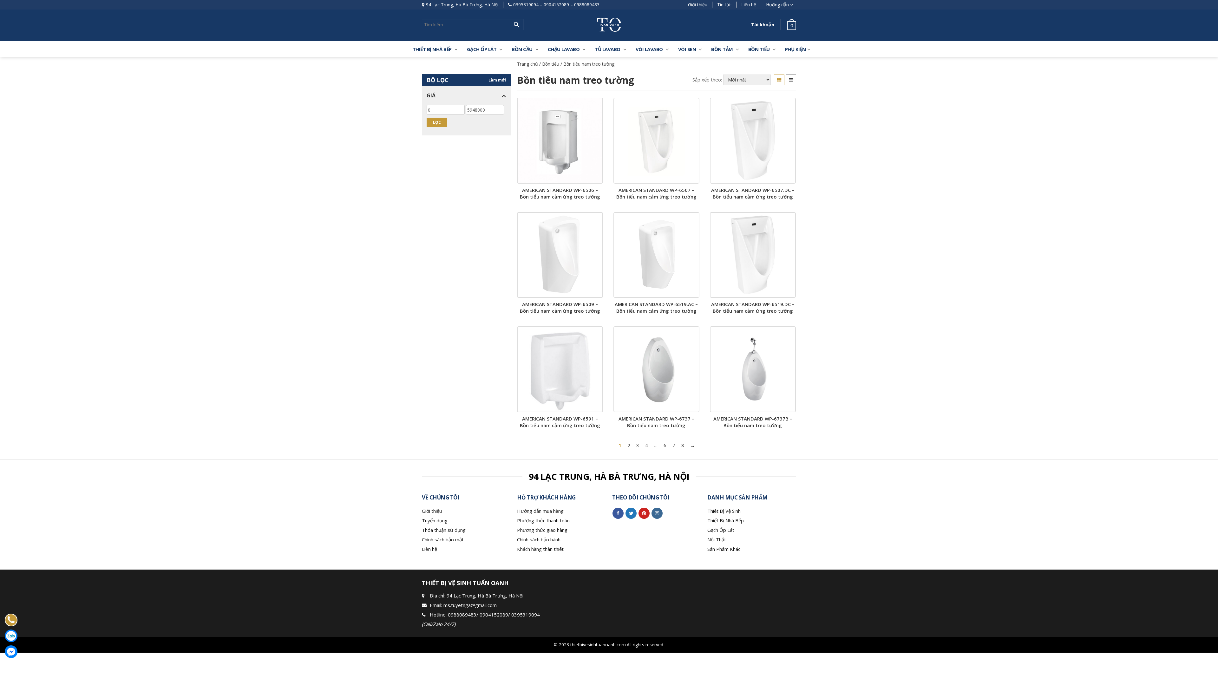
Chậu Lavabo (564, 49)
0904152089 (556, 5)
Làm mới (497, 80)
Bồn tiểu (550, 64)
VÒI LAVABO (649, 49)
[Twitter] (631, 513)
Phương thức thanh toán (543, 520)
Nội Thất (716, 539)
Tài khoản (762, 24)
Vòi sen (687, 49)
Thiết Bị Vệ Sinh (724, 511)
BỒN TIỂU (759, 49)
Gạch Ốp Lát (720, 530)
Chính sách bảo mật (443, 539)
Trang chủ (527, 64)
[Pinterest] (644, 513)
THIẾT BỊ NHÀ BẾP (432, 49)
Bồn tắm (722, 49)
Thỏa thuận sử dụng (444, 530)
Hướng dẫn (777, 5)
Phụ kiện (795, 49)
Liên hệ (748, 5)
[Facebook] (618, 513)
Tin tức (724, 5)
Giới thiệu (697, 5)
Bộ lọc (438, 80)
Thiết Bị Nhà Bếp (725, 520)
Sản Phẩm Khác (723, 549)
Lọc (437, 122)
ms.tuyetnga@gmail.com (470, 605)
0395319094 (526, 5)
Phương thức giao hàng (542, 530)
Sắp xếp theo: (707, 79)
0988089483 (586, 5)
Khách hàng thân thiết (540, 549)
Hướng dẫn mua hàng (540, 511)
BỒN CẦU (522, 49)
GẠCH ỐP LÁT (482, 49)
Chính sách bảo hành (538, 539)
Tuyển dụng (435, 520)
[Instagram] (657, 513)
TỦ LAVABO (607, 49)
